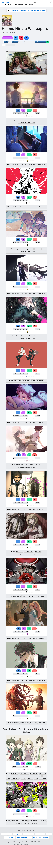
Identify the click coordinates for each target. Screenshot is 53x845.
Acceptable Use (39, 834)
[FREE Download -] (18, 154)
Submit (11, 4)
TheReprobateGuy (31, 769)
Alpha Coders (5, 2)
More (31, 41)
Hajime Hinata (25, 10)
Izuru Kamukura (17, 596)
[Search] (50, 2)
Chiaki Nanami (29, 120)
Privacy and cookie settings (40, 837)
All (3, 45)
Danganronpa (39, 380)
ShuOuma (31, 376)
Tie (43, 776)
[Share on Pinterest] (21, 38)
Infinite (15, 41)
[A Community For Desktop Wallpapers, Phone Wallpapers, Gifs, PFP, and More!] (8, 10)
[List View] (9, 42)
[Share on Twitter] (16, 38)
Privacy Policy (18, 834)
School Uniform (15, 778)
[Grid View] (6, 42)
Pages (21, 41)
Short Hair (23, 778)
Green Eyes (11, 776)
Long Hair (30, 778)
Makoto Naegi (17, 380)
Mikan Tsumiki (14, 820)
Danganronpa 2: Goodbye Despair (26, 122)
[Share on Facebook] (26, 38)
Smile (8, 778)
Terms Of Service (28, 834)
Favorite (8, 38)
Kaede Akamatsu (29, 551)
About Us (4, 834)
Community (19, 4)
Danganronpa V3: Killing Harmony (26, 554)
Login (25, 4)
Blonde (32, 776)
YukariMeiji (31, 203)
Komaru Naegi (33, 773)
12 (30, 763)
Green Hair (19, 776)
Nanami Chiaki (20, 335)
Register (30, 4)
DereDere (31, 116)
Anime (33, 380)
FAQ (10, 834)
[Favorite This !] (23, 154)
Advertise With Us (10, 837)
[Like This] (29, 454)
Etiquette (48, 834)
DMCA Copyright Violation (24, 837)
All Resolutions (40, 41)
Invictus (31, 634)
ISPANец (31, 816)
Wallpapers (11, 45)
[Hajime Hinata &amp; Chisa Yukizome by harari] (26, 625)
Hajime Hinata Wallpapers (38, 10)
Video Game (14, 10)
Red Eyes (38, 776)
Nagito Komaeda (20, 249)
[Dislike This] (35, 154)
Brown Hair (26, 776)
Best (26, 41)
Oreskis (31, 160)
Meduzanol (31, 418)
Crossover (34, 823)
